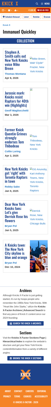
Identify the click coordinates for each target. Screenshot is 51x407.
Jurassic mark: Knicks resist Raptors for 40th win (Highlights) (16, 99)
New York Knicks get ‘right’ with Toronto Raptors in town (16, 175)
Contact (18, 391)
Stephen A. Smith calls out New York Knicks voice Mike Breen (16, 60)
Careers (30, 391)
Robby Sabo (12, 186)
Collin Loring (13, 151)
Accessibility (41, 396)
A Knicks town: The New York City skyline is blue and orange (16, 251)
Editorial (41, 391)
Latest (26, 16)
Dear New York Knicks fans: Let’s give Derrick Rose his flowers (16, 212)
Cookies (27, 396)
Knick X (6, 25)
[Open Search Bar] (37, 3)
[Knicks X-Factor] (12, 3)
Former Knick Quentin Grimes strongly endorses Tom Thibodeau (16, 138)
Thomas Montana (15, 73)
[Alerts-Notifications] (9, 10)
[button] (5, 10)
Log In (32, 10)
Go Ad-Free (44, 10)
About (8, 391)
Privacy (7, 396)
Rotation (36, 16)
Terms (17, 396)
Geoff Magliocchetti (16, 110)
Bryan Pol (11, 226)
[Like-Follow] (16, 10)
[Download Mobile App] (3, 10)
